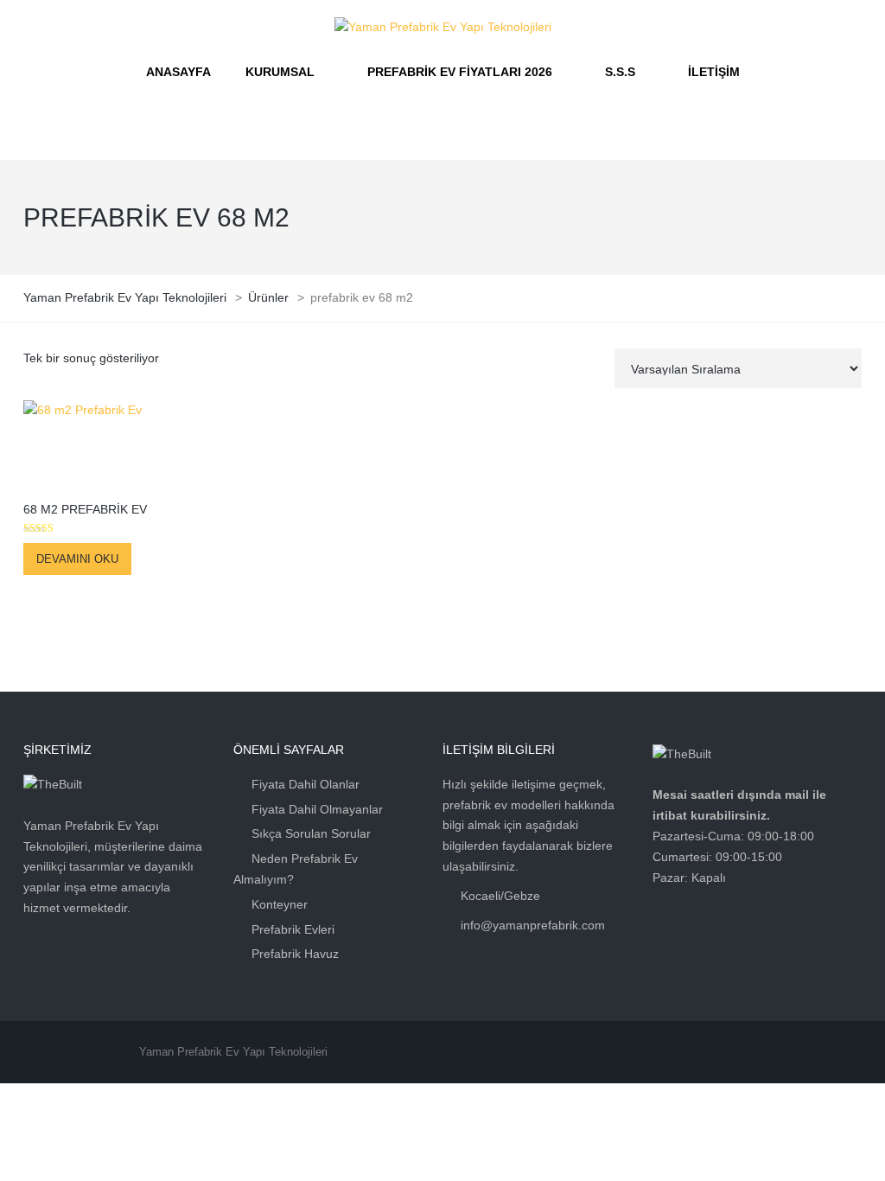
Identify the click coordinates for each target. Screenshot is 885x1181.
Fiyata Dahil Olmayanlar (317, 809)
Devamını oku (77, 558)
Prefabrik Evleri (292, 929)
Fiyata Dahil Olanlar (305, 784)
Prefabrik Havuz (295, 954)
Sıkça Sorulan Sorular (311, 833)
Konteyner (279, 904)
